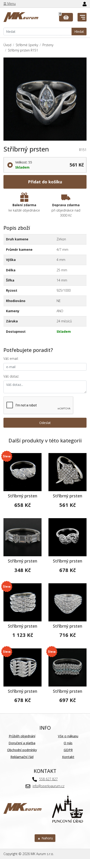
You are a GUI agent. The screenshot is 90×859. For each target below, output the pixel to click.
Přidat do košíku (45, 182)
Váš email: (10, 358)
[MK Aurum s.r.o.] (22, 808)
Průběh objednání (22, 736)
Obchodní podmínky (22, 750)
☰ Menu (9, 3)
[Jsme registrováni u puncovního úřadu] (67, 808)
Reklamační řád (21, 757)
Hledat (79, 31)
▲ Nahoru (45, 838)
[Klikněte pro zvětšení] (45, 99)
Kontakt (68, 757)
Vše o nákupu (68, 736)
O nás (68, 743)
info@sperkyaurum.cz (48, 786)
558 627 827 (48, 779)
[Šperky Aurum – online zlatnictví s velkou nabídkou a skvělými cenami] (20, 17)
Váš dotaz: (11, 376)
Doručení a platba (22, 743)
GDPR (68, 750)
